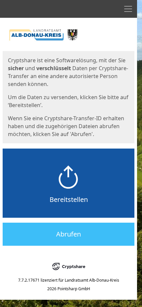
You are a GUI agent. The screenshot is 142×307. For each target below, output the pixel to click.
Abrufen (68, 234)
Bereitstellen (69, 199)
